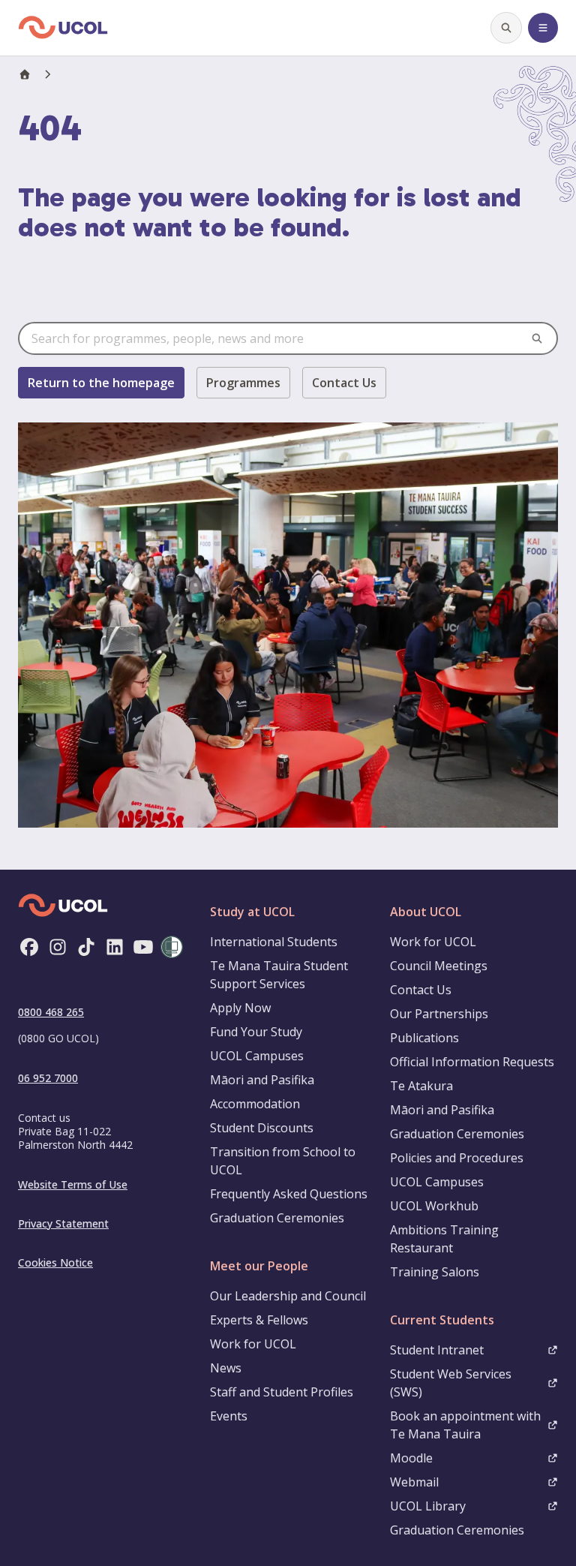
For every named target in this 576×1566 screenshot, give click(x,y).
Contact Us (344, 382)
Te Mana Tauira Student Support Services (279, 974)
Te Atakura (421, 1086)
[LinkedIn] (115, 947)
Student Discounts (262, 1128)
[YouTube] (143, 947)
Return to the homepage (101, 382)
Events (229, 1416)
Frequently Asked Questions (289, 1194)
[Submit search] (537, 338)
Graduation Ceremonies (277, 1218)
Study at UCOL (252, 911)
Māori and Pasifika (262, 1080)
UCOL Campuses (257, 1056)
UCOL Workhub (434, 1206)
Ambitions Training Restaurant (444, 1239)
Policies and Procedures (457, 1158)
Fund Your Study (256, 1031)
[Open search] (506, 28)
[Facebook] (29, 947)
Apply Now (240, 1007)
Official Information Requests (472, 1062)
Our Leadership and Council (288, 1296)
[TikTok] (86, 947)
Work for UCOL (253, 1344)
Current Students (442, 1320)
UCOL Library (428, 1506)
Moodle (411, 1458)
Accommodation (255, 1104)
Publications (424, 1037)
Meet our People (259, 1266)
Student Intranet (437, 1350)
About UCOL (425, 911)
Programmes (243, 382)
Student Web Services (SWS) (451, 1383)
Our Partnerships (439, 1013)
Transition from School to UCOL (283, 1161)
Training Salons (434, 1272)
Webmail (414, 1482)
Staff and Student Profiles (281, 1392)
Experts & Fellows (259, 1320)
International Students (274, 941)
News (226, 1368)
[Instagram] (57, 947)
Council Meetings (439, 965)
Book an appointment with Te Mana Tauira (465, 1425)
